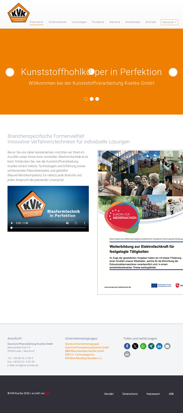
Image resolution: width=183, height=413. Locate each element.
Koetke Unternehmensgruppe (82, 343)
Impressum (153, 393)
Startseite (36, 22)
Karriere (115, 22)
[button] (127, 346)
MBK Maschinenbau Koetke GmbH (84, 351)
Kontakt (151, 22)
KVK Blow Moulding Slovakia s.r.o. (83, 358)
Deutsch (169, 22)
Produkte (98, 22)
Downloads (133, 22)
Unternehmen (58, 22)
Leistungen (79, 22)
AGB (171, 393)
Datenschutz (130, 393)
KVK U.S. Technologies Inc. (80, 354)
